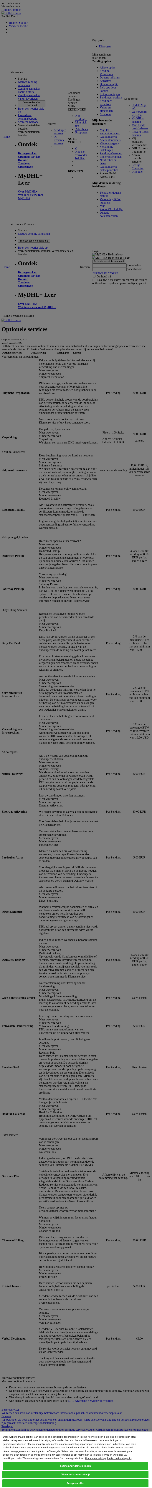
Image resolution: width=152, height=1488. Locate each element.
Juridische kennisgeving (119, 1458)
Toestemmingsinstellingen (75, 1465)
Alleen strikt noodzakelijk (75, 1474)
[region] (76, 1459)
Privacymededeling (95, 1458)
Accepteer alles (75, 1483)
